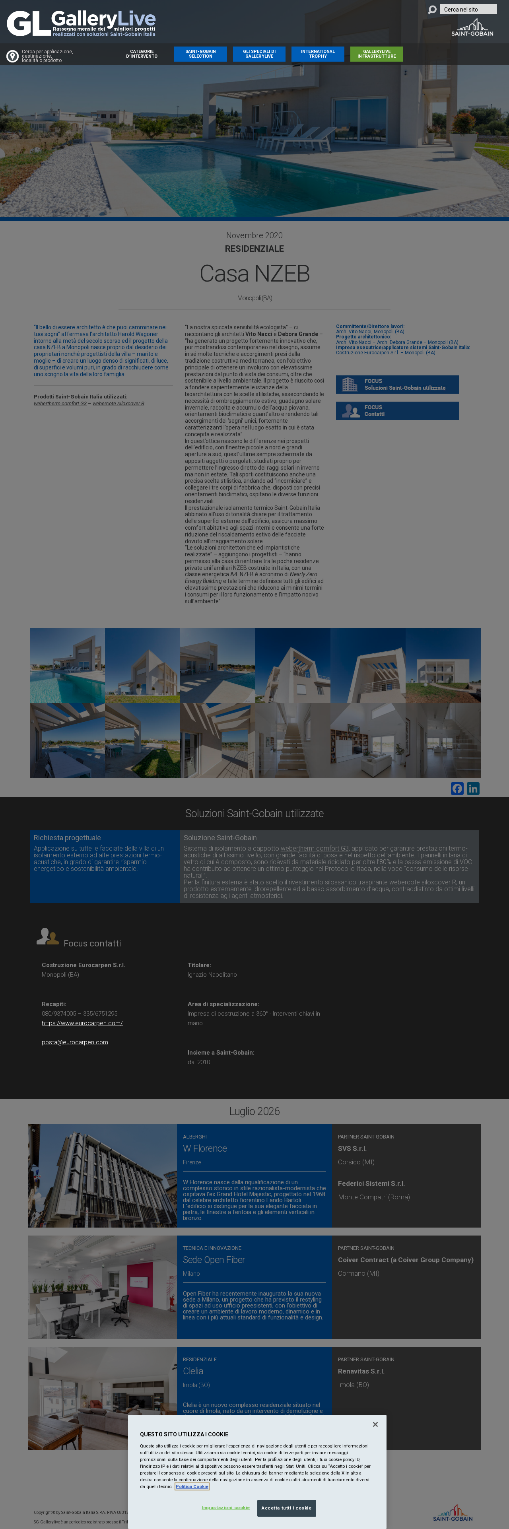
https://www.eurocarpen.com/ (82, 1023)
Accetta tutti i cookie (287, 1508)
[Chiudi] (375, 1424)
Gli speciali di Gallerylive (259, 54)
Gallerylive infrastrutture (376, 54)
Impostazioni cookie (226, 1507)
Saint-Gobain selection (200, 54)
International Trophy (318, 54)
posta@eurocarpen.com (75, 1042)
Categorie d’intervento (141, 54)
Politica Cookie (192, 1486)
